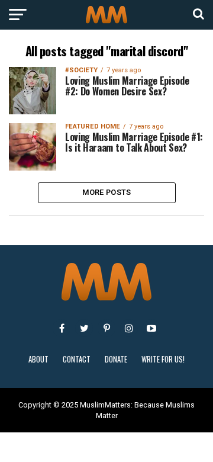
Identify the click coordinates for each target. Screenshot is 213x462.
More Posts (106, 192)
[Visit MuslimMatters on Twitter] (84, 328)
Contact (77, 359)
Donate (116, 359)
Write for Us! (163, 359)
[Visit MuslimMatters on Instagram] (129, 328)
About (38, 359)
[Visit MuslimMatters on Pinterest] (106, 328)
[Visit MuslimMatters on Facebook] (61, 328)
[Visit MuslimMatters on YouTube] (151, 328)
